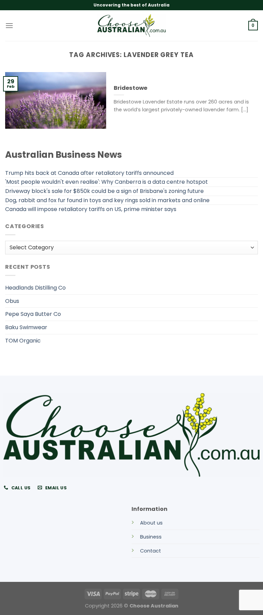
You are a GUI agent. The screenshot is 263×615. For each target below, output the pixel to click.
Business (151, 536)
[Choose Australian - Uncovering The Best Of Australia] (131, 25)
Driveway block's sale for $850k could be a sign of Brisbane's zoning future (104, 191)
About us (151, 522)
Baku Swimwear (26, 327)
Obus (12, 301)
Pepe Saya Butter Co (33, 314)
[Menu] (9, 25)
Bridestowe (130, 88)
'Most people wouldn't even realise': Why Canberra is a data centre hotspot (106, 182)
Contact (150, 550)
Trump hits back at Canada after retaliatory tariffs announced (89, 173)
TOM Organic (23, 341)
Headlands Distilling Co (35, 288)
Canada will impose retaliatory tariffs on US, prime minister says (90, 209)
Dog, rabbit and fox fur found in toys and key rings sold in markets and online (107, 200)
